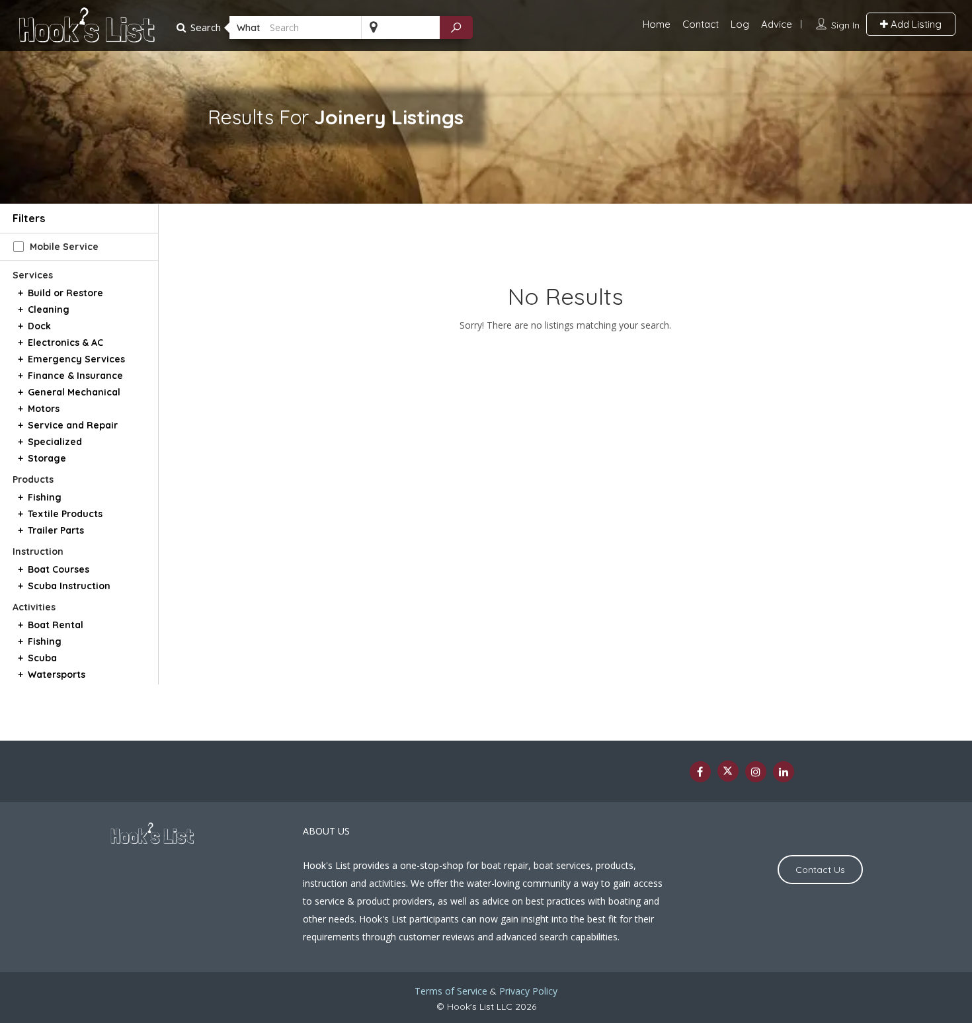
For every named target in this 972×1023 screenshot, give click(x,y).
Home (656, 24)
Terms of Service (451, 991)
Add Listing (915, 24)
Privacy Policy (528, 991)
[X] (728, 771)
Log (740, 24)
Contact (700, 24)
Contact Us (820, 870)
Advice (776, 24)
